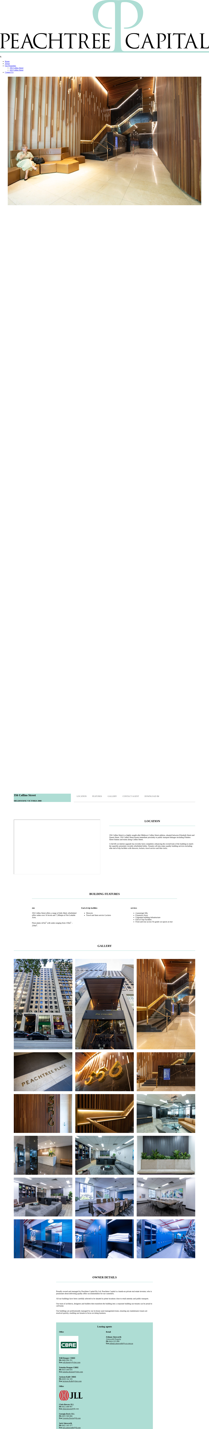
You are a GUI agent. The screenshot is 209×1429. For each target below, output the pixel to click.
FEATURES (97, 796)
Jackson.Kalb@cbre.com (72, 1381)
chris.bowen (67, 1409)
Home (7, 61)
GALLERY (112, 796)
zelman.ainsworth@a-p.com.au (121, 1343)
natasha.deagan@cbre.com (72, 1372)
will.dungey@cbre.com (71, 1362)
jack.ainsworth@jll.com (71, 1428)
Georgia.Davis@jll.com (71, 1418)
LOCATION (82, 796)
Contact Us (9, 72)
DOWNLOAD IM (152, 796)
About (7, 64)
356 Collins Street (16, 68)
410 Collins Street (16, 70)
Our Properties (10, 66)
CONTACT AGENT (131, 796)
